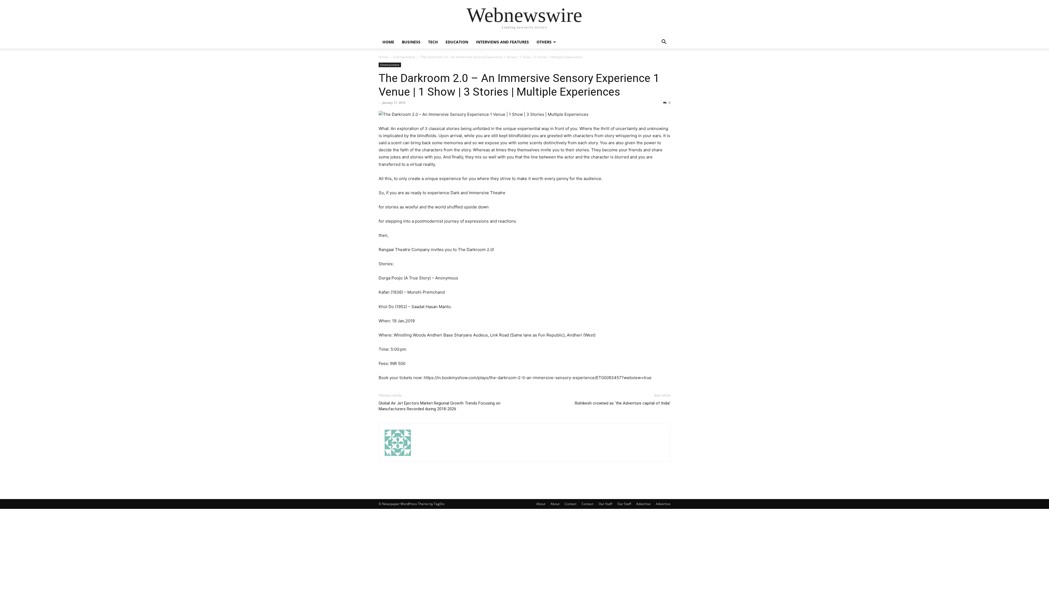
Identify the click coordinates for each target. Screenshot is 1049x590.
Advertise (643, 504)
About (540, 504)
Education (457, 42)
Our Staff (605, 504)
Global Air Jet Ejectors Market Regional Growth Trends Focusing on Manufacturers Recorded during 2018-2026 (439, 406)
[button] (663, 42)
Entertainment (404, 57)
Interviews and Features (502, 42)
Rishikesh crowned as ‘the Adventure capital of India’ (622, 403)
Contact (570, 504)
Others (544, 42)
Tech (433, 42)
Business (411, 42)
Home (388, 42)
